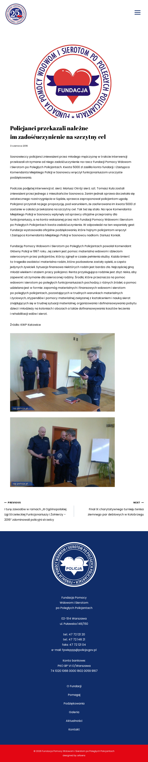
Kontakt (74, 729)
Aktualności (74, 721)
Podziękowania (74, 703)
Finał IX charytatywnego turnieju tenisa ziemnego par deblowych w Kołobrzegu (116, 509)
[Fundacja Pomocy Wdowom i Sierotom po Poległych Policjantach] (17, 14)
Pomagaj (74, 695)
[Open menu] (137, 8)
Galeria (74, 712)
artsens (81, 755)
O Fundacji (74, 686)
